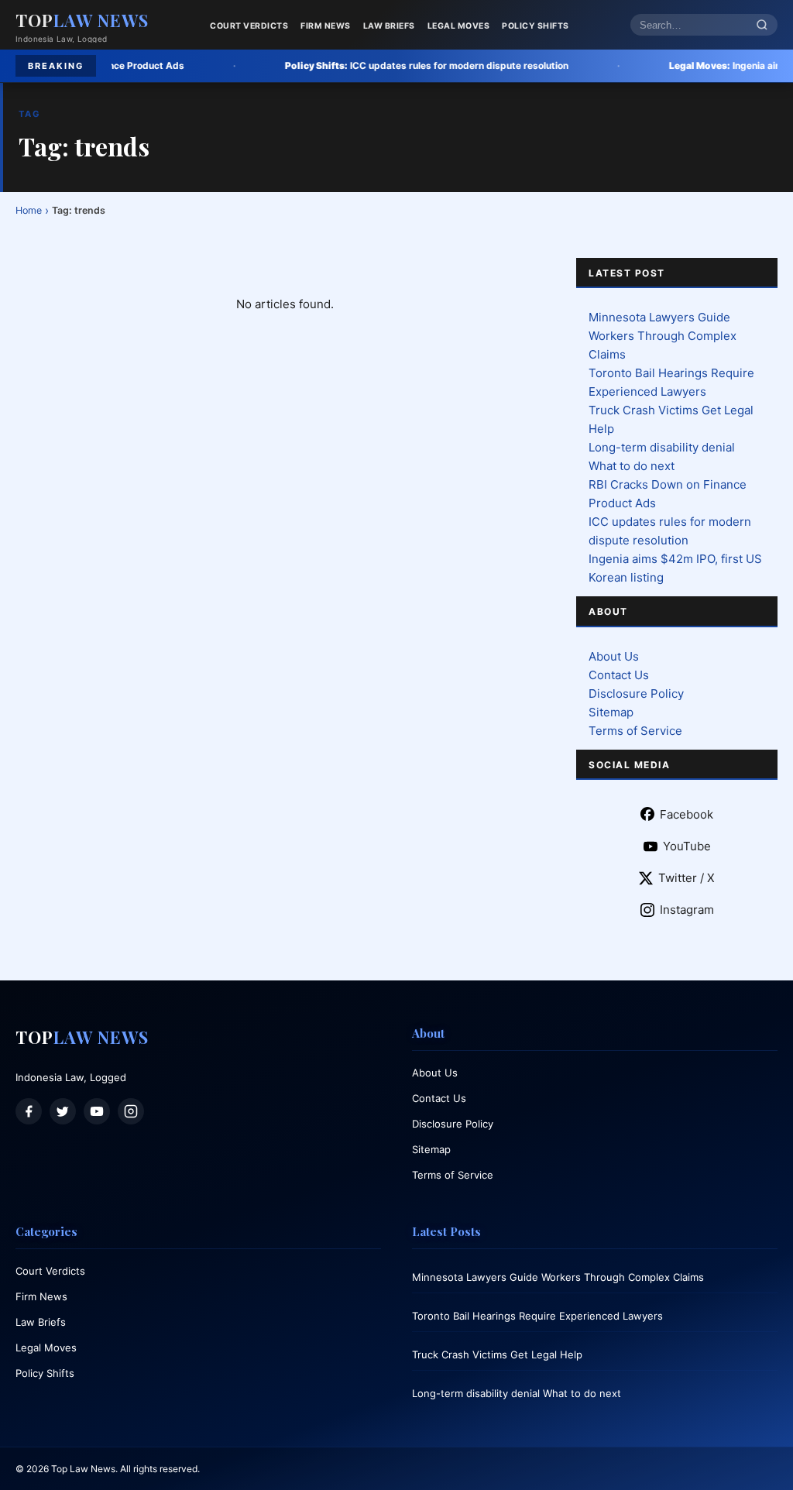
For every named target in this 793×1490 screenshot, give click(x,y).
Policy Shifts (535, 26)
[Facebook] (28, 1111)
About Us (614, 656)
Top (82, 20)
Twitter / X (686, 877)
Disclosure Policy (636, 693)
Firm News (325, 26)
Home (28, 210)
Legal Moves (458, 26)
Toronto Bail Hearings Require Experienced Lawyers (537, 1316)
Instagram (687, 909)
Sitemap (611, 712)
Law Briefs (389, 26)
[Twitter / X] (63, 1111)
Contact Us (619, 675)
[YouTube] (97, 1111)
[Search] (762, 25)
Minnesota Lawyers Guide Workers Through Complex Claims (662, 336)
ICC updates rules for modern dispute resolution (370, 65)
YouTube (687, 846)
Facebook (686, 814)
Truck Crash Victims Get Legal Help (497, 1354)
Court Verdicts (249, 26)
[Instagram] (131, 1111)
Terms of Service (635, 730)
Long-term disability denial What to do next (516, 1393)
